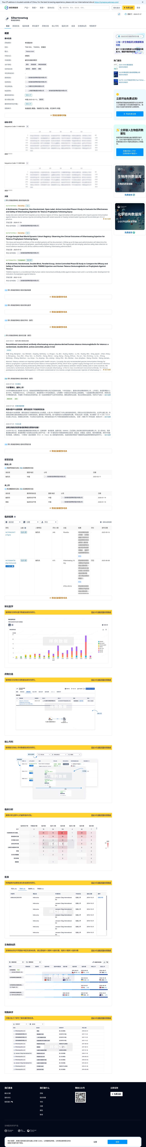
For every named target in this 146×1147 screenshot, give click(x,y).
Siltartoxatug (67, 560)
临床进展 (43, 1097)
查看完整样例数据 (104, 612)
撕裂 (39, 69)
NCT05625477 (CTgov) (10, 533)
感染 (27, 64)
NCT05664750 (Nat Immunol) (11, 561)
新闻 (41, 1114)
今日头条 (18, 424)
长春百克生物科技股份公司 (36, 86)
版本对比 (51, 7)
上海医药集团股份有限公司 (36, 91)
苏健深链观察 (19, 406)
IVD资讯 (18, 384)
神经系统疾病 (42, 64)
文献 (41, 1106)
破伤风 (28, 69)
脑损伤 (34, 69)
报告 (41, 1110)
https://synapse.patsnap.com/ (106, 2)
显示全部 (108, 395)
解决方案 (8, 1093)
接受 (117, 1142)
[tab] (8, 26)
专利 (41, 1102)
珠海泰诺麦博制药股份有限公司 (37, 77)
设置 (95, 1142)
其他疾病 (33, 64)
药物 (41, 1093)
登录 (138, 7)
